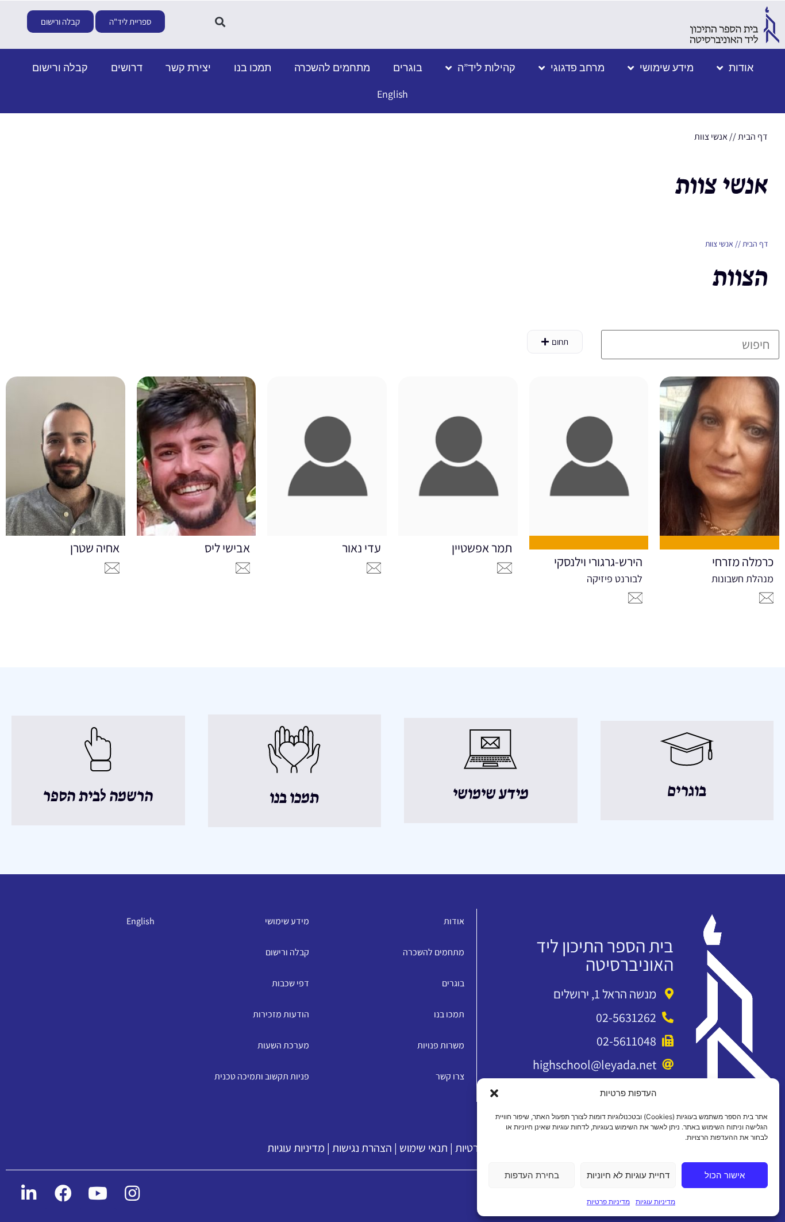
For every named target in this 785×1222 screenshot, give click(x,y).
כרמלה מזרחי (743, 562)
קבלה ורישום (60, 67)
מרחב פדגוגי (578, 67)
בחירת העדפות (532, 1175)
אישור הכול (725, 1175)
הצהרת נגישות (362, 1147)
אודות (741, 67)
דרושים (127, 67)
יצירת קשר (188, 67)
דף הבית (753, 136)
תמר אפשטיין (482, 548)
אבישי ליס (227, 548)
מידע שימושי (667, 67)
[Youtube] (97, 1193)
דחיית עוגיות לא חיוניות (628, 1175)
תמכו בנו (252, 67)
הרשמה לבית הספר (98, 797)
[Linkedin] (28, 1193)
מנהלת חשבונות (742, 578)
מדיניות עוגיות (655, 1201)
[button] (494, 1093)
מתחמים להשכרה (332, 67)
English (392, 94)
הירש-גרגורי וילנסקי (598, 562)
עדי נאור (361, 548)
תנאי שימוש (423, 1147)
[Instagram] (132, 1193)
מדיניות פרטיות (608, 1201)
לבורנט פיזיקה (614, 578)
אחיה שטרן (95, 548)
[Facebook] (63, 1193)
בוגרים (407, 67)
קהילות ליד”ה (486, 67)
